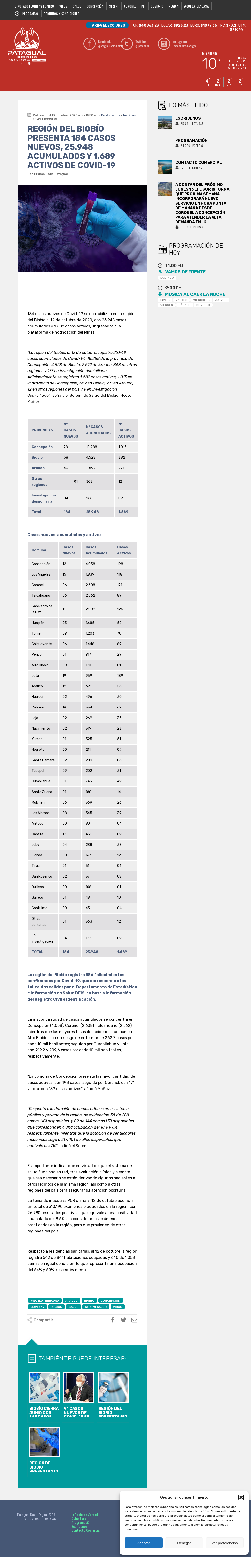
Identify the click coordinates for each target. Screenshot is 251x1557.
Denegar (184, 1543)
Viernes (166, 305)
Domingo (167, 277)
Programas (30, 13)
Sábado (185, 305)
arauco (71, 1300)
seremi (114, 6)
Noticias (129, 115)
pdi (143, 6)
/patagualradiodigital (108, 43)
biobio (89, 1300)
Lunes (165, 300)
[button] (241, 1497)
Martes (181, 300)
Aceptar (143, 1543)
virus (63, 6)
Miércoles (201, 300)
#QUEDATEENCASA (196, 6)
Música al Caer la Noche (195, 294)
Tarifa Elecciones (107, 25)
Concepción (95, 6)
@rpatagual (142, 43)
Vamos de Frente (185, 272)
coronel (130, 6)
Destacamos (110, 115)
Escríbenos (79, 1527)
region (174, 6)
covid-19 (157, 6)
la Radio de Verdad (84, 1515)
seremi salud (96, 1307)
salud (77, 6)
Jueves (221, 300)
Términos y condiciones (62, 13)
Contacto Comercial (85, 1530)
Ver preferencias (225, 1543)
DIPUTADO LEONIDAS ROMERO (34, 6)
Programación (81, 1523)
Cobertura (78, 1519)
